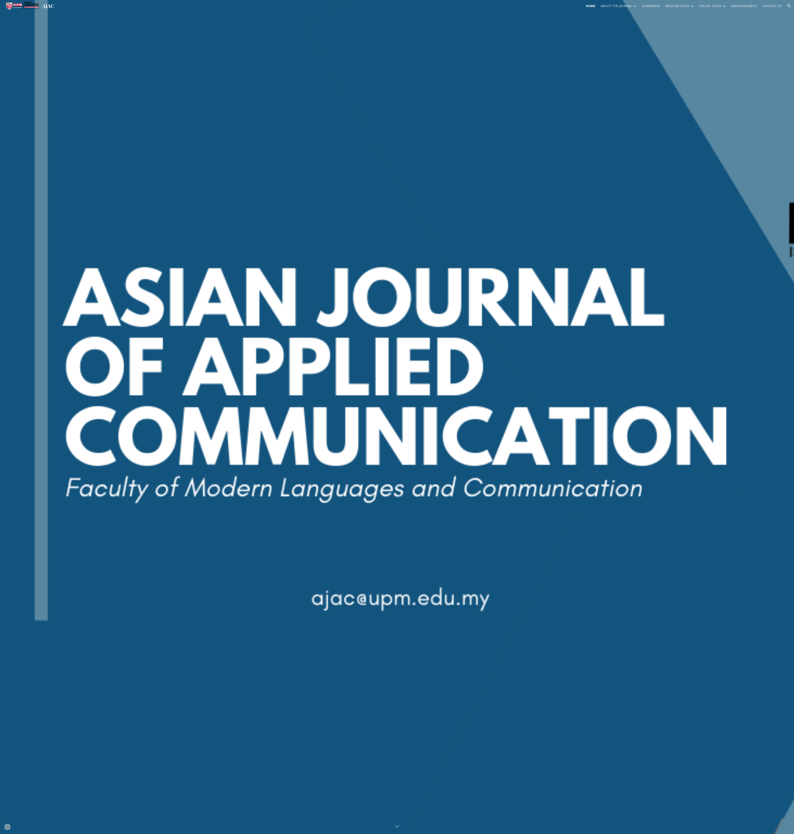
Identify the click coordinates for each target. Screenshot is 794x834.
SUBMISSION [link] (651, 6)
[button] (789, 6)
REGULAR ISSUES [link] (677, 6)
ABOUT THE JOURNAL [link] (616, 6)
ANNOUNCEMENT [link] (744, 6)
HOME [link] (590, 6)
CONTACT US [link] (772, 6)
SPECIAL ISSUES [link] (710, 6)
